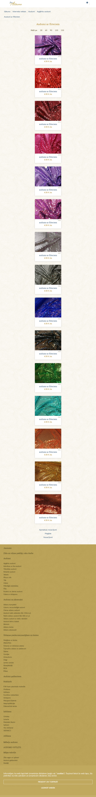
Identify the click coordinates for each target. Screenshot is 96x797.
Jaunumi (7, 548)
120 (56, 30)
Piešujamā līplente (10, 701)
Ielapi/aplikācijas (9, 703)
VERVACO (7, 731)
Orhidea (6, 717)
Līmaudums (8, 657)
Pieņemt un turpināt (48, 782)
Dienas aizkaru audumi (12, 610)
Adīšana (7, 736)
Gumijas (6, 654)
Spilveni (6, 725)
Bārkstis (6, 624)
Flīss (5, 589)
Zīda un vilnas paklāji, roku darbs (18, 553)
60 (46, 30)
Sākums (7, 12)
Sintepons (7, 698)
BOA (5, 668)
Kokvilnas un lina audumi (12, 566)
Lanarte (6, 719)
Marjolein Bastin (9, 722)
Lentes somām (9, 663)
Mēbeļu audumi (11, 742)
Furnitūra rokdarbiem (11, 695)
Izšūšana (7, 692)
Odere (6, 583)
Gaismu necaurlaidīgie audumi (14, 607)
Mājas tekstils (10, 752)
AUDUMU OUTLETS (12, 747)
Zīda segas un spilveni (11, 757)
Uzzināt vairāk (48, 788)
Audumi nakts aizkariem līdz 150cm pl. (17, 613)
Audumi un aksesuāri (13, 599)
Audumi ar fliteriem (12, 17)
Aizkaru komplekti (10, 605)
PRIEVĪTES (7, 643)
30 (41, 30)
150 (62, 30)
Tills (5, 580)
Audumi (31, 12)
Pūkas (6, 671)
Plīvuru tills (7, 577)
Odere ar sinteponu (10, 594)
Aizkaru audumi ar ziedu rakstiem (15, 619)
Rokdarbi (8, 681)
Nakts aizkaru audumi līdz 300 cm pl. (17, 616)
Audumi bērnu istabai (11, 621)
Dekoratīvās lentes (10, 706)
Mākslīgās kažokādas (11, 586)
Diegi (5, 660)
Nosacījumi (48, 537)
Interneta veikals (19, 12)
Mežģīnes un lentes (10, 640)
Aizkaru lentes (8, 627)
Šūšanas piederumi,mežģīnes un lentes (21, 635)
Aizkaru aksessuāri (10, 630)
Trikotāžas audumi (10, 569)
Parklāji (6, 763)
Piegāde (48, 534)
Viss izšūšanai (8, 728)
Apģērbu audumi (44, 12)
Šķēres (6, 651)
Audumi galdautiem (12, 676)
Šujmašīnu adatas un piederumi (15, 649)
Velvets (6, 575)
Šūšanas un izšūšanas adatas (14, 646)
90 (51, 30)
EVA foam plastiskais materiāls (14, 687)
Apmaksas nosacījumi (48, 530)
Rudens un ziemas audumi (13, 591)
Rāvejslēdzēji (8, 665)
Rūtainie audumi (9, 572)
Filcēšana (7, 689)
